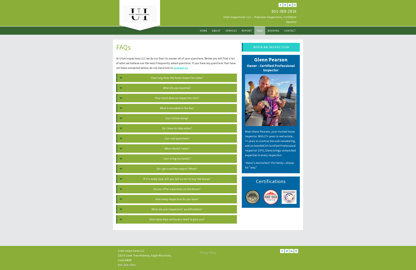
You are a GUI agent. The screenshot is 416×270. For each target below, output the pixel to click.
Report (247, 30)
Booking (273, 30)
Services (231, 30)
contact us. (181, 68)
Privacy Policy (208, 252)
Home (203, 30)
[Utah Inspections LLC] (140, 13)
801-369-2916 (284, 11)
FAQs (260, 30)
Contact (290, 30)
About (216, 30)
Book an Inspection (271, 47)
